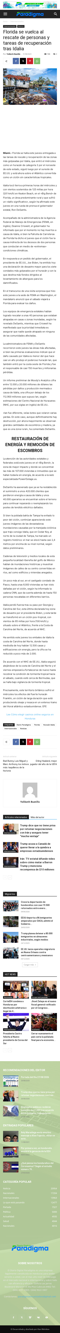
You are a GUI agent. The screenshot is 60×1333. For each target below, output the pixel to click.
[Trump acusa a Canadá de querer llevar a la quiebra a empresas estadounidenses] (10, 847)
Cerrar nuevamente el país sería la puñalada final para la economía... (43, 1036)
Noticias (23, 728)
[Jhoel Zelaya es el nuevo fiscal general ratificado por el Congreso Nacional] (44, 990)
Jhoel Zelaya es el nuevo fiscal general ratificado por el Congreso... (43, 1004)
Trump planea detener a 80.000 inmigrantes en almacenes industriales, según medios (36, 936)
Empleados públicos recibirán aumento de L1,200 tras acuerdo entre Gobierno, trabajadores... (37, 1110)
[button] (5, 14)
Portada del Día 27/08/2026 (35, 1077)
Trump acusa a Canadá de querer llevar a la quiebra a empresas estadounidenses (36, 847)
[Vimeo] (30, 1317)
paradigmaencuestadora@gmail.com (37, 1296)
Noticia (21, 26)
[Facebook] (16, 61)
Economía (36, 1029)
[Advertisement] (30, 128)
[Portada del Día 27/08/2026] (10, 1081)
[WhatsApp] (37, 61)
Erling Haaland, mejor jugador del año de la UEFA (43, 763)
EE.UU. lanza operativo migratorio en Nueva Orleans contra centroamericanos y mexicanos (38, 952)
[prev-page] (5, 877)
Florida (37, 725)
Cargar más (29, 964)
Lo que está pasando (40, 997)
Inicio (5, 21)
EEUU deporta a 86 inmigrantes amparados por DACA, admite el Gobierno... (37, 920)
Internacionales (17, 21)
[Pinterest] (30, 61)
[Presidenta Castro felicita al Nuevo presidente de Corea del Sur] (16, 1022)
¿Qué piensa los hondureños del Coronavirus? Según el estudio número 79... (37, 1166)
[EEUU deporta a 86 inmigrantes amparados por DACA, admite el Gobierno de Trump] (10, 921)
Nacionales (8, 997)
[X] (23, 61)
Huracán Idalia (49, 725)
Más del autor (37, 817)
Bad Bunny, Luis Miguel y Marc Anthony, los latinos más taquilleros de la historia (16, 766)
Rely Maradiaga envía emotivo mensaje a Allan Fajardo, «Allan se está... (38, 1135)
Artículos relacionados (16, 817)
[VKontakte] (38, 1317)
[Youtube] (47, 1317)
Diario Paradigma (24, 725)
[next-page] (10, 877)
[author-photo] (30, 797)
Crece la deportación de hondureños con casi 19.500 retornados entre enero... (35, 905)
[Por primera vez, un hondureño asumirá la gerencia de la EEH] (10, 1152)
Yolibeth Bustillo (13, 54)
